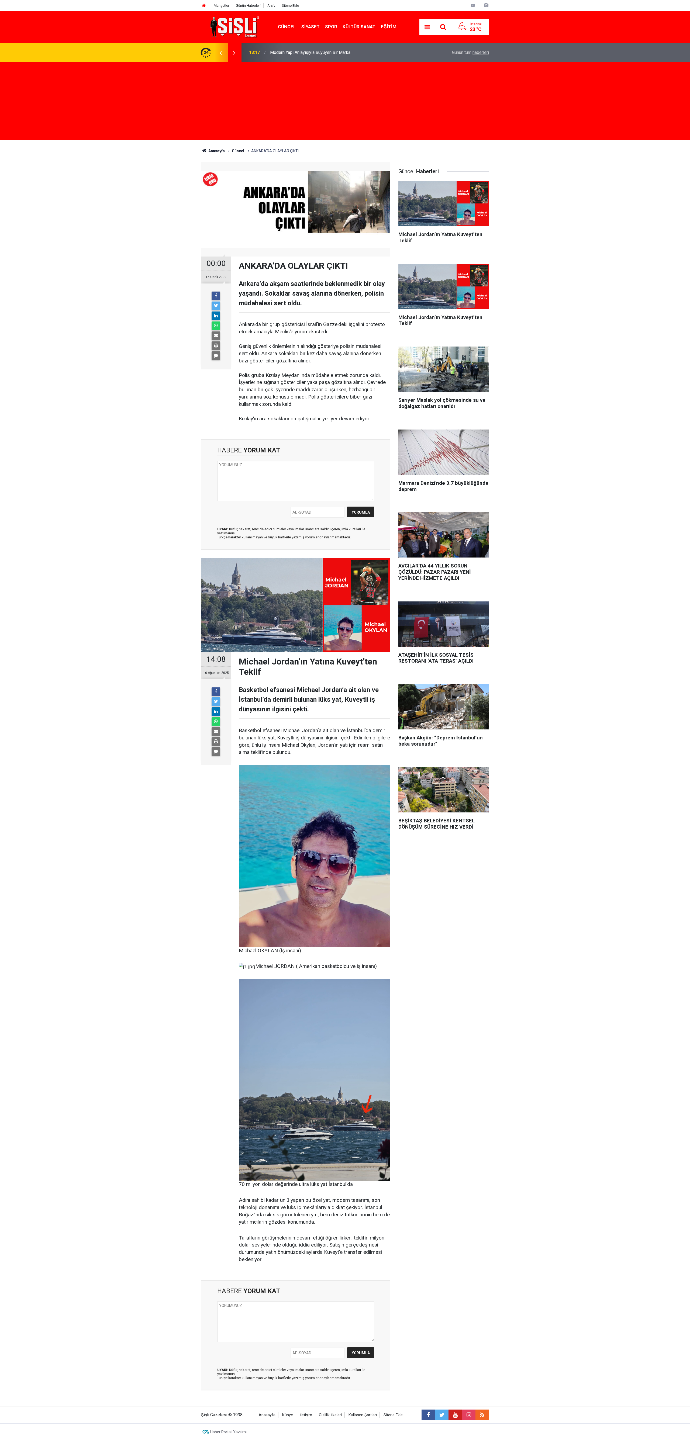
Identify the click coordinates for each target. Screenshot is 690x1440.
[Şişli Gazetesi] (233, 26)
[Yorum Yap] (216, 355)
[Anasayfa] (204, 6)
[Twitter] (216, 306)
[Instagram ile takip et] (468, 1415)
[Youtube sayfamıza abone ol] (455, 1415)
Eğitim (388, 26)
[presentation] (220, 52)
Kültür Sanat (359, 26)
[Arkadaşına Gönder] (216, 335)
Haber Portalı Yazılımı (228, 1432)
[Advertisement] (345, 102)
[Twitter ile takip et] (441, 1415)
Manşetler (221, 6)
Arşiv (271, 6)
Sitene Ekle (290, 6)
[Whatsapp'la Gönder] (216, 325)
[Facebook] (216, 296)
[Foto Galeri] (486, 5)
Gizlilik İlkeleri (330, 1415)
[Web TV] (473, 5)
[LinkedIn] (216, 315)
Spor (331, 26)
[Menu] (427, 27)
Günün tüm (470, 52)
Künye (287, 1415)
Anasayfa (267, 1415)
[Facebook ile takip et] (428, 1415)
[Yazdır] (216, 345)
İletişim (306, 1415)
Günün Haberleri (248, 6)
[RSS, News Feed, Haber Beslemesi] (482, 1415)
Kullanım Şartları (363, 1415)
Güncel (287, 26)
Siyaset (310, 26)
